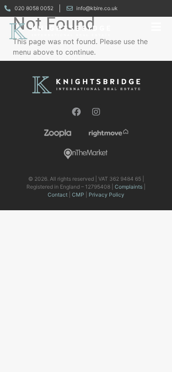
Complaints (128, 186)
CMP (78, 194)
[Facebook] (76, 112)
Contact (57, 194)
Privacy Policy (106, 194)
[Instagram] (96, 112)
